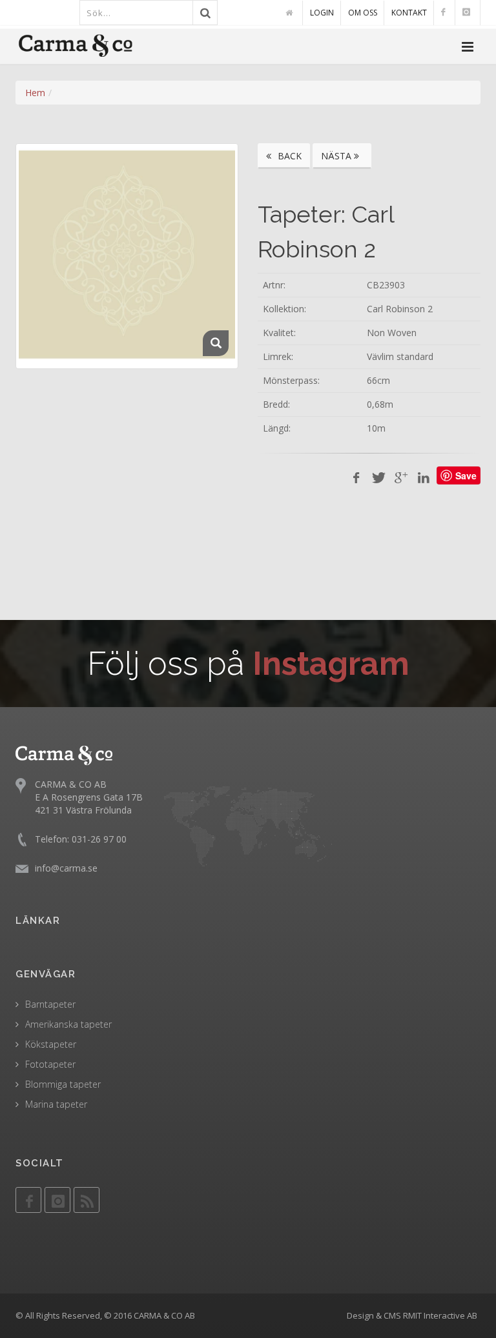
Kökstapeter (50, 1044)
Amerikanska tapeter (68, 1024)
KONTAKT (409, 12)
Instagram (331, 663)
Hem (35, 92)
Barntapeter (50, 1004)
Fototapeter (50, 1064)
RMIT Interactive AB (440, 1315)
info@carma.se (66, 868)
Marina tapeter (56, 1104)
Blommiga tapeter (63, 1084)
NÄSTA (337, 156)
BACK (288, 156)
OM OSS (362, 12)
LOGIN (322, 12)
